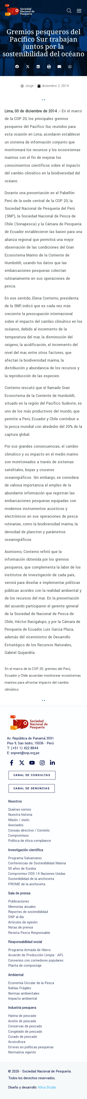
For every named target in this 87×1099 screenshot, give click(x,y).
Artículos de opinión (23, 922)
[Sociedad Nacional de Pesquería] (20, 10)
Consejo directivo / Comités (29, 830)
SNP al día (16, 917)
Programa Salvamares (25, 858)
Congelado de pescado (25, 1031)
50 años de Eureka (22, 868)
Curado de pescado (22, 1036)
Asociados (15, 825)
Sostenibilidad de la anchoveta (31, 878)
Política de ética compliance (29, 840)
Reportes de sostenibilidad (28, 911)
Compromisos (18, 835)
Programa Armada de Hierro (29, 950)
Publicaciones (18, 901)
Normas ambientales (23, 993)
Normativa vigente (22, 1052)
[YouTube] (32, 763)
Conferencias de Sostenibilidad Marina (37, 863)
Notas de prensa (20, 927)
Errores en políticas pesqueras (31, 1047)
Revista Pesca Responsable (29, 932)
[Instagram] (42, 763)
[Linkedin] (52, 763)
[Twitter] (22, 763)
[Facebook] (11, 763)
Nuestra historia (20, 814)
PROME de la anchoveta (26, 884)
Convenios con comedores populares (35, 960)
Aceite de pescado (22, 1021)
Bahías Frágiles (19, 988)
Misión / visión (18, 820)
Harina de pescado (22, 1015)
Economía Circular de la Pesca (31, 983)
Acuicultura (16, 1041)
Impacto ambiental (22, 998)
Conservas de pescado (25, 1026)
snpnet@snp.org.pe (25, 753)
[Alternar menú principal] (79, 10)
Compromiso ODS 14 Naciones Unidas (36, 873)
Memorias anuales (22, 906)
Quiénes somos (19, 809)
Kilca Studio (47, 1087)
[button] (69, 11)
